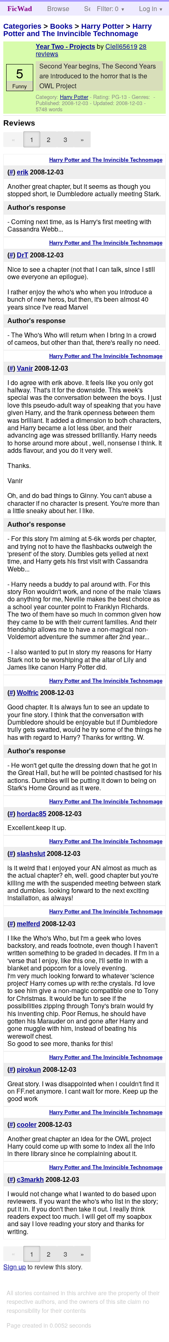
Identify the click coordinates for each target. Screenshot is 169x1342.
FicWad (19, 9)
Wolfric (28, 692)
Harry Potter (102, 26)
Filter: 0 (108, 8)
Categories (22, 26)
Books (61, 26)
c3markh (30, 1179)
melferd (28, 923)
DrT (22, 255)
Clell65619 (121, 46)
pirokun (29, 1069)
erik (22, 172)
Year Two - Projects (65, 46)
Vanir (25, 368)
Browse (58, 8)
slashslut (31, 853)
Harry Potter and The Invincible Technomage (77, 30)
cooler (27, 1124)
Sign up (14, 1266)
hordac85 (31, 813)
